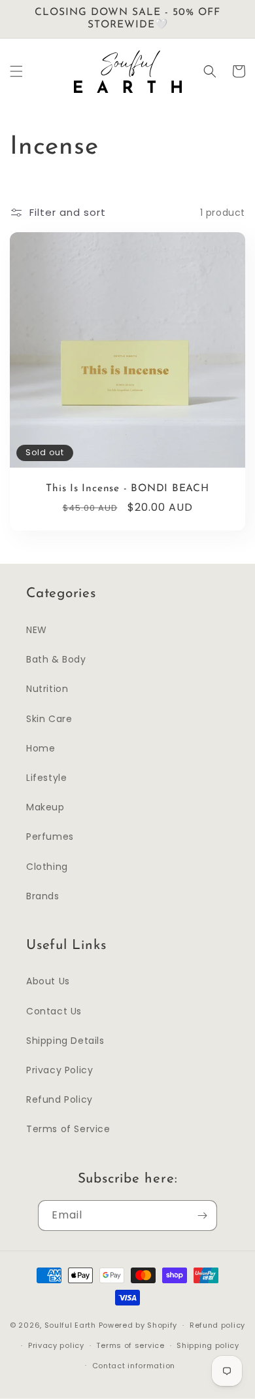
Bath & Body (56, 659)
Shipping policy (208, 1345)
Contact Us (54, 1011)
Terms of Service (68, 1128)
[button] (16, 71)
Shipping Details (65, 1040)
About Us (48, 981)
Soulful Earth (70, 1325)
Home (40, 748)
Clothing (47, 866)
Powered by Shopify (138, 1325)
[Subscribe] (202, 1215)
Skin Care (49, 718)
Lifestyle (46, 777)
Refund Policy (59, 1099)
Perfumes (50, 836)
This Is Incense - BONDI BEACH (127, 488)
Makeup (45, 807)
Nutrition (47, 688)
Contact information (133, 1365)
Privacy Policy (59, 1070)
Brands (43, 896)
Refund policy (217, 1325)
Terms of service (130, 1345)
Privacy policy (56, 1345)
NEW (36, 629)
